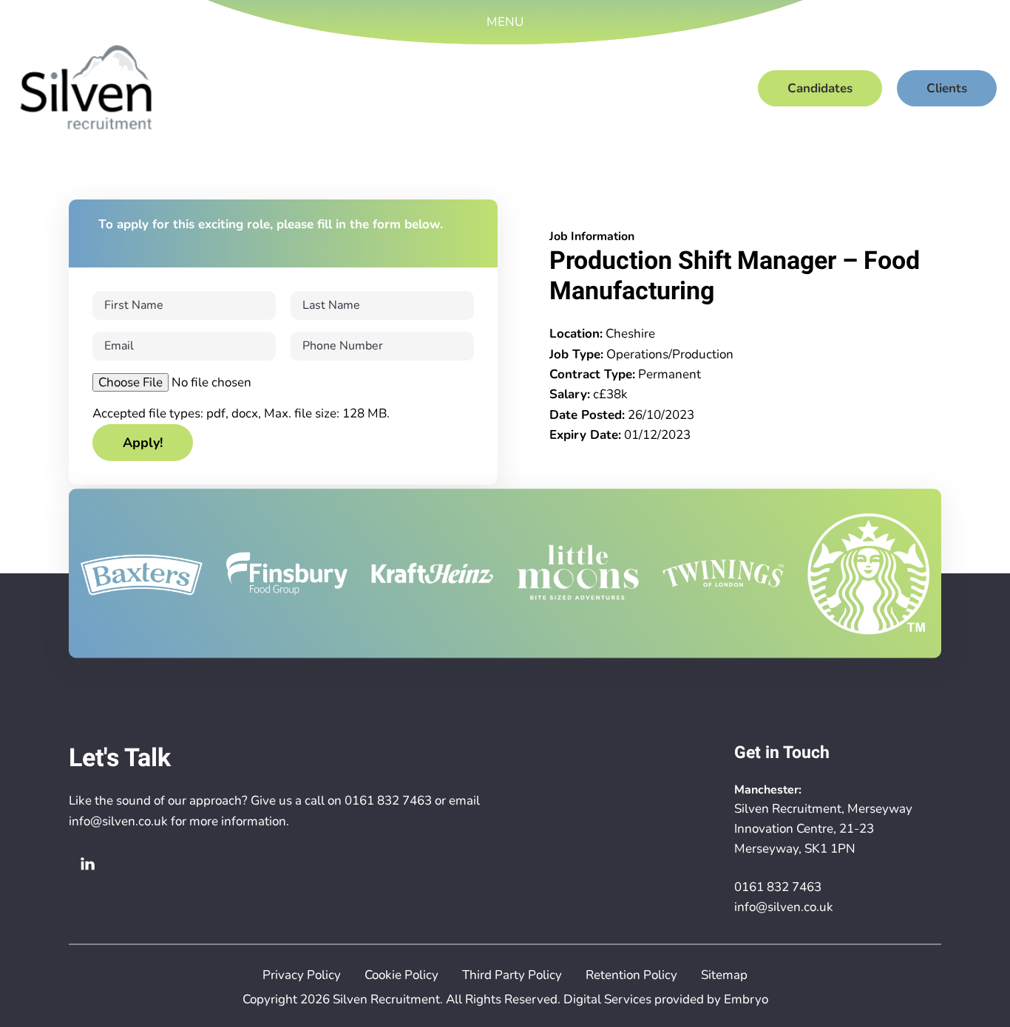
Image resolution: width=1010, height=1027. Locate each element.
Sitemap (724, 974)
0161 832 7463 (388, 800)
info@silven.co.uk (118, 821)
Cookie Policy (401, 974)
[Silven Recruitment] (86, 87)
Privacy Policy (301, 974)
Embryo (746, 999)
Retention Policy (631, 974)
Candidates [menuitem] (820, 88)
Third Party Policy (512, 974)
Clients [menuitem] (946, 88)
